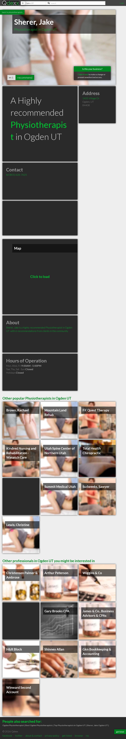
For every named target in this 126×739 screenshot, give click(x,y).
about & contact (33, 735)
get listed (67, 735)
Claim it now (83, 74)
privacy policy (52, 735)
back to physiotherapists (12, 12)
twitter (18, 735)
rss (87, 735)
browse (79, 735)
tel (16, 174)
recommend (24, 77)
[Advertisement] (40, 218)
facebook (7, 735)
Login (122, 3)
